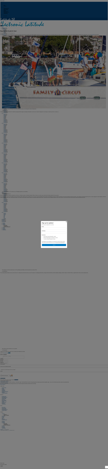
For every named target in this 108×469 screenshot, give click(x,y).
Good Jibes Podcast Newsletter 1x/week (50, 236)
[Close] (66, 221)
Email (43, 226)
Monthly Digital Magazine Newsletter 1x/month (51, 237)
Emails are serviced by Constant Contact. (60, 242)
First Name (43, 230)
